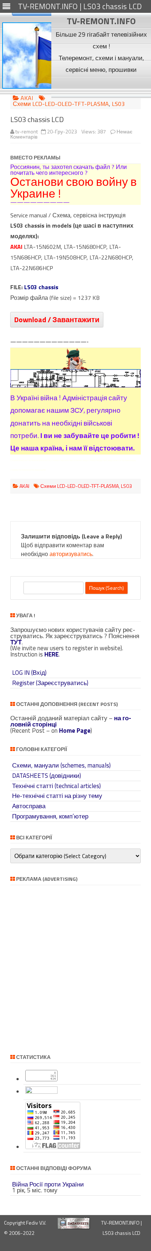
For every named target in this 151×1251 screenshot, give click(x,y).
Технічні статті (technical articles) (56, 786)
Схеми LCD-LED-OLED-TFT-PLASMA (61, 103)
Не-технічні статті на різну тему (57, 796)
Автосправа (28, 806)
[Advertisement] (101, 86)
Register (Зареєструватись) (50, 683)
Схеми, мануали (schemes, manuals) (61, 765)
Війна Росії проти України (48, 1184)
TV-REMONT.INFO (101, 20)
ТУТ (16, 642)
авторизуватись (70, 553)
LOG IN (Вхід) (29, 672)
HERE (51, 654)
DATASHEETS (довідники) (46, 775)
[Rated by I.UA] (41, 1091)
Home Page (75, 730)
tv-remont (26, 131)
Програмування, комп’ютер (50, 816)
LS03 (118, 103)
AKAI (27, 97)
